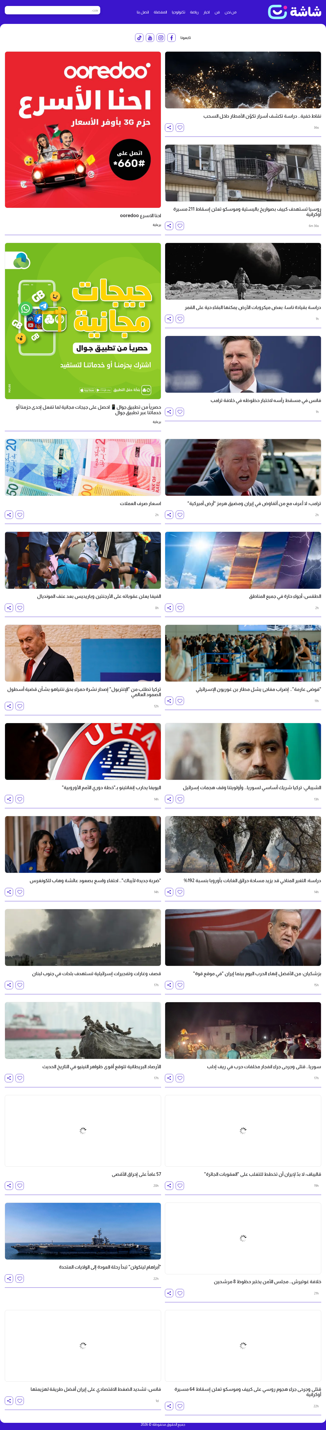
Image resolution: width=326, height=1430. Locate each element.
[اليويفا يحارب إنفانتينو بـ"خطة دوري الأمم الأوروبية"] (83, 751)
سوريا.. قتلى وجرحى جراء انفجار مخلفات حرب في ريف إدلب (264, 1066)
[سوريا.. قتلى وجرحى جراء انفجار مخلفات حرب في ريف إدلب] (243, 1030)
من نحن (231, 12)
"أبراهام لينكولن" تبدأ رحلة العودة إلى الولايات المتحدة (110, 1252)
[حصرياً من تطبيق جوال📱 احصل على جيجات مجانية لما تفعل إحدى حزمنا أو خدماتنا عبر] (83, 321)
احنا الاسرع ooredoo (140, 215)
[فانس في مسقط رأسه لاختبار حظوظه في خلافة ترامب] (243, 364)
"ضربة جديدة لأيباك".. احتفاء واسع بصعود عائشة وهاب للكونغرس (95, 880)
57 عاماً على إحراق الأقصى (136, 1159)
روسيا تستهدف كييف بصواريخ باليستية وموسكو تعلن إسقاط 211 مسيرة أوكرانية (247, 211)
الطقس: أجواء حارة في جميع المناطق (285, 596)
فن (217, 12)
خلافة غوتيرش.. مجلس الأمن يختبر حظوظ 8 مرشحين (267, 1252)
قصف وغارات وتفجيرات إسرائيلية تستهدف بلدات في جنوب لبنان (96, 973)
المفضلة (160, 12)
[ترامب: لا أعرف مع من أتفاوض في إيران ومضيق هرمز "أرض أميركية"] (243, 467)
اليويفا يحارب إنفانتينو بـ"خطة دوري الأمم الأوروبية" (111, 787)
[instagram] (161, 37)
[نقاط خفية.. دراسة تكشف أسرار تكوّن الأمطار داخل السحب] (243, 80)
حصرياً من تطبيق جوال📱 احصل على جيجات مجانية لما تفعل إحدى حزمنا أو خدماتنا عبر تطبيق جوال (88, 409)
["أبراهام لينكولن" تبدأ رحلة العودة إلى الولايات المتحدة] (83, 1216)
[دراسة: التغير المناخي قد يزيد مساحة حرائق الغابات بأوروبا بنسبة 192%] (243, 844)
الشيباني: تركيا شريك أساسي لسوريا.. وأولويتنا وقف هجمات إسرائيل (252, 787)
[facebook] (171, 37)
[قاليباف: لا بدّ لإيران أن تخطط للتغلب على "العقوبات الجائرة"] (243, 1123)
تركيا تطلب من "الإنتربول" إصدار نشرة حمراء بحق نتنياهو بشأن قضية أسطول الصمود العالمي (84, 692)
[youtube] (150, 37)
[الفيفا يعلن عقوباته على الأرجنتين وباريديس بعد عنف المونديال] (83, 560)
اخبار (206, 12)
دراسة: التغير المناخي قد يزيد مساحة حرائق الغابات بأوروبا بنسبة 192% (252, 880)
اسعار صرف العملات (140, 503)
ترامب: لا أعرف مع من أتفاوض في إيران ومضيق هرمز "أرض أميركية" (254, 503)
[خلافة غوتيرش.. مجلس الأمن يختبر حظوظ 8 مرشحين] (243, 1216)
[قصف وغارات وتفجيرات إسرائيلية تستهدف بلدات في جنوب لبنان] (83, 937)
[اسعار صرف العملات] (83, 467)
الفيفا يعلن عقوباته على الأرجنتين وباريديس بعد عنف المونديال (99, 596)
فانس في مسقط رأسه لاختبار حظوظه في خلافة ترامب (265, 400)
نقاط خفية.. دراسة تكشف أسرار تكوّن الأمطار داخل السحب (262, 116)
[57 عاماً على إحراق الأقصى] (83, 1123)
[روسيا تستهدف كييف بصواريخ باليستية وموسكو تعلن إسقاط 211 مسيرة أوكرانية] (243, 173)
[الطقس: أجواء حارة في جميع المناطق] (243, 560)
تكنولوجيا (178, 12)
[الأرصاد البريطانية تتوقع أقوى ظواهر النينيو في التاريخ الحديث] (83, 1030)
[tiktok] (139, 37)
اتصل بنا (143, 12)
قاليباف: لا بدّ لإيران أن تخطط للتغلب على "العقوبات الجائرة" (262, 1159)
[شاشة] (294, 12)
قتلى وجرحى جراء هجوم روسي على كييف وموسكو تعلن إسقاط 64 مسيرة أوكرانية (247, 1348)
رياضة (194, 12)
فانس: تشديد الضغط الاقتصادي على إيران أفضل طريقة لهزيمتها (96, 1345)
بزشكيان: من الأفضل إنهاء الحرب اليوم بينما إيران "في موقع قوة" (257, 973)
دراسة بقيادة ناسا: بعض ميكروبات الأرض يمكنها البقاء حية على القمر (253, 307)
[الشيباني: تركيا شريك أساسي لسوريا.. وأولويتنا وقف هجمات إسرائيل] (243, 751)
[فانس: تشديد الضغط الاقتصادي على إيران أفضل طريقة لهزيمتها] (83, 1309)
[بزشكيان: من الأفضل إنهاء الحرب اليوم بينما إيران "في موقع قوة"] (243, 937)
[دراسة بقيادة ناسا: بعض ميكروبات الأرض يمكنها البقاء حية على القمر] (243, 271)
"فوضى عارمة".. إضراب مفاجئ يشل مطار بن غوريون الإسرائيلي (258, 689)
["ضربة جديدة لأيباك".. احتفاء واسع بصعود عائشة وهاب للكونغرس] (83, 844)
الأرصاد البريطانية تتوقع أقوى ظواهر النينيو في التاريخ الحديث (101, 1066)
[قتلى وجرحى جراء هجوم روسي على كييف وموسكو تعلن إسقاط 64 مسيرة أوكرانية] (243, 1309)
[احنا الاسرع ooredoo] (83, 129)
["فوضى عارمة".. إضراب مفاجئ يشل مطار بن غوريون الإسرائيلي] (243, 653)
